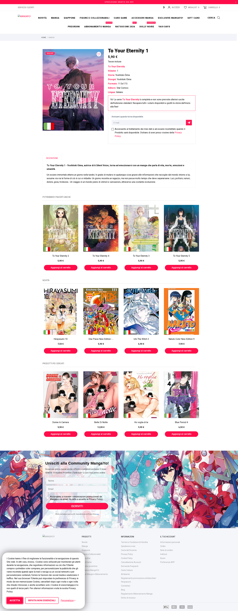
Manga (55, 18)
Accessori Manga (143, 18)
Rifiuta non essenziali (42, 600)
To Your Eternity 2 (60, 256)
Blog (123, 590)
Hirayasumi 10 (60, 339)
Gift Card (193, 18)
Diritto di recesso (128, 598)
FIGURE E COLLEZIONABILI (94, 18)
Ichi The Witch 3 (141, 339)
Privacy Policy (127, 554)
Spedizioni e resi (128, 546)
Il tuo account (167, 537)
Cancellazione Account (131, 562)
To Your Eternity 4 (101, 256)
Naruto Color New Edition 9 (181, 339)
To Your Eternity (130, 99)
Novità (42, 18)
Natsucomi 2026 (125, 25)
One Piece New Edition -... (101, 339)
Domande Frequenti (129, 566)
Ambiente (125, 574)
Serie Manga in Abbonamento (95, 574)
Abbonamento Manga (98, 25)
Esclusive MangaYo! (170, 18)
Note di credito (166, 550)
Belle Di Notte (101, 422)
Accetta (15, 600)
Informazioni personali (170, 542)
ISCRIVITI (77, 506)
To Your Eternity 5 (181, 256)
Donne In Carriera (60, 422)
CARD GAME (120, 18)
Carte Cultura (127, 570)
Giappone (69, 18)
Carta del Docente (129, 550)
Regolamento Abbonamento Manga (136, 594)
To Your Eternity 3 (141, 256)
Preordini (74, 26)
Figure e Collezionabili (91, 554)
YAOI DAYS (164, 26)
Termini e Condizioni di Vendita (134, 542)
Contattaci (125, 586)
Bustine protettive (89, 566)
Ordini (162, 546)
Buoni (162, 558)
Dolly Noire (147, 25)
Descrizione (52, 158)
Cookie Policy (126, 558)
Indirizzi (163, 554)
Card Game (87, 562)
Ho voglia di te (141, 422)
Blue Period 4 (181, 422)
